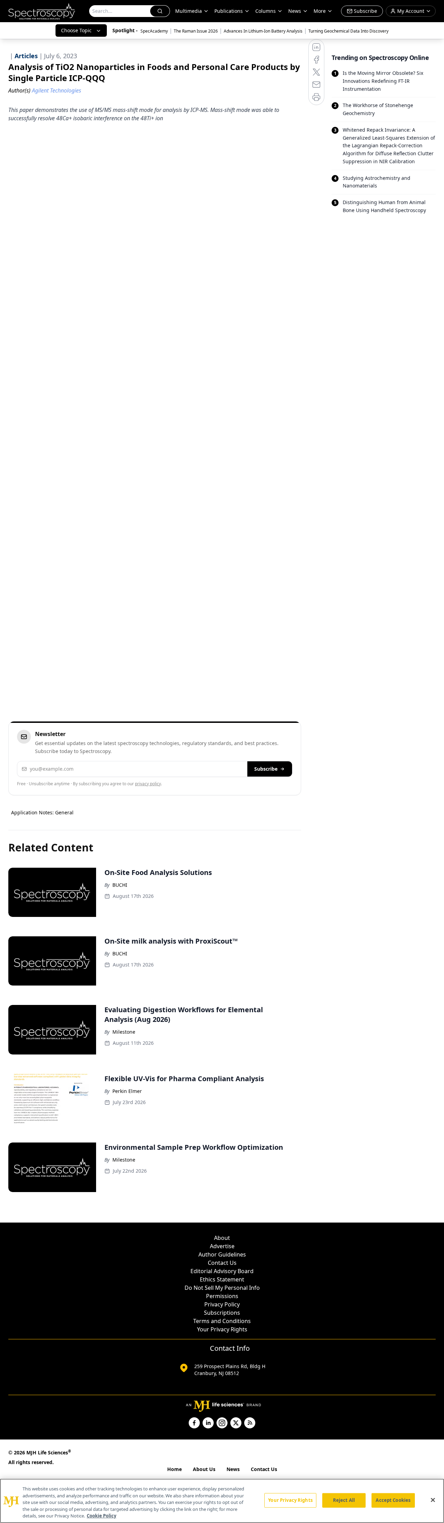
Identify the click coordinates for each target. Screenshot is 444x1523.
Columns (265, 11)
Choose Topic (76, 30)
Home (174, 1469)
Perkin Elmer (127, 1091)
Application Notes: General (42, 812)
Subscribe (266, 768)
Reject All (344, 1500)
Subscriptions (222, 1312)
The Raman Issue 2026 (196, 31)
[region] (222, 1501)
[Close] (433, 1500)
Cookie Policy (101, 1516)
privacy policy (148, 784)
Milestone (123, 1032)
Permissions (222, 1296)
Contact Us (222, 1263)
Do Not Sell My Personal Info (222, 1288)
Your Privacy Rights (222, 1329)
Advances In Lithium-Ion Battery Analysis (263, 31)
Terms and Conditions (222, 1321)
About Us (204, 1469)
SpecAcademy (154, 31)
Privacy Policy (222, 1304)
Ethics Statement (222, 1279)
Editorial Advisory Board (222, 1271)
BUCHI (119, 885)
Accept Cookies (393, 1500)
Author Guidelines (222, 1254)
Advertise (222, 1246)
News (233, 1469)
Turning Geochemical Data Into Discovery (348, 31)
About (222, 1238)
